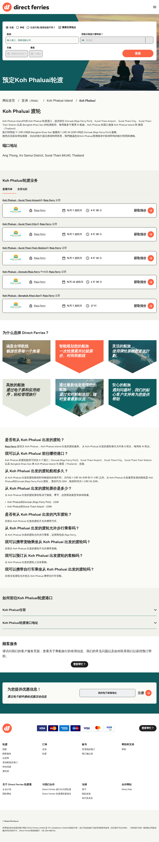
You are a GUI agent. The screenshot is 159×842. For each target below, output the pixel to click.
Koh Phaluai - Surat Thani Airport (21, 200)
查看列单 (7, 189)
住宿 (44, 749)
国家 (4, 749)
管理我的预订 (88, 749)
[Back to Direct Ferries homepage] (25, 7)
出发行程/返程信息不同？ (42, 27)
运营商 (5, 758)
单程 (22, 27)
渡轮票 (5, 771)
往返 (11, 27)
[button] (79, 610)
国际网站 (6, 793)
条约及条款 (87, 798)
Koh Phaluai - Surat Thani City (19, 224)
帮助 (124, 749)
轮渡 (44, 753)
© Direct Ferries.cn (10, 821)
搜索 (138, 53)
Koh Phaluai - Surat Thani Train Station (24, 248)
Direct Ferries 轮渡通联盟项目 (56, 793)
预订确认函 (87, 753)
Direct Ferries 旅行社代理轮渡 (56, 789)
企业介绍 (6, 789)
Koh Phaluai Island (60, 100)
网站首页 (8, 100)
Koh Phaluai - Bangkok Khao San (21, 295)
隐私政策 (86, 793)
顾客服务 (6, 753)
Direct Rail (127, 789)
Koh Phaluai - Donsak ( (15, 272)
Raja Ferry (49, 200)
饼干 (84, 789)
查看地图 (22, 189)
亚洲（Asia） (31, 100)
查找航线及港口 (10, 762)
